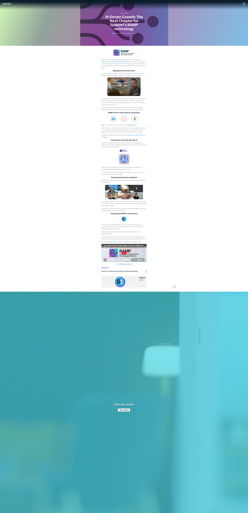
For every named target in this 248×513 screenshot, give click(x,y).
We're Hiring (124, 410)
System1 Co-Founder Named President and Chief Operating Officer (119, 271)
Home (123, 13)
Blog (126, 13)
